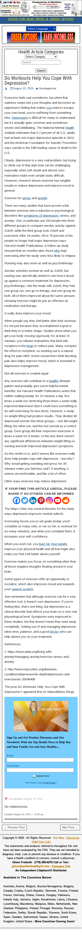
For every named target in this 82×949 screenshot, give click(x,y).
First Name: (13, 765)
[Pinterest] (41, 500)
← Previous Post (14, 827)
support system (22, 589)
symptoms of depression (41, 215)
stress (26, 198)
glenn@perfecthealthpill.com (30, 866)
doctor (54, 631)
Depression (20, 117)
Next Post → (70, 827)
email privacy (50, 782)
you (49, 107)
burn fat (44, 544)
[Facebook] (16, 500)
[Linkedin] (33, 500)
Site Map (58, 837)
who (57, 250)
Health (69, 127)
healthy (54, 381)
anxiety (43, 198)
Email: (10, 755)
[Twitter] (24, 500)
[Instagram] (49, 500)
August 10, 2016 (23, 88)
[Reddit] (65, 500)
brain (30, 346)
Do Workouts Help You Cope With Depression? (38, 80)
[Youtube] (57, 500)
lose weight (59, 544)
